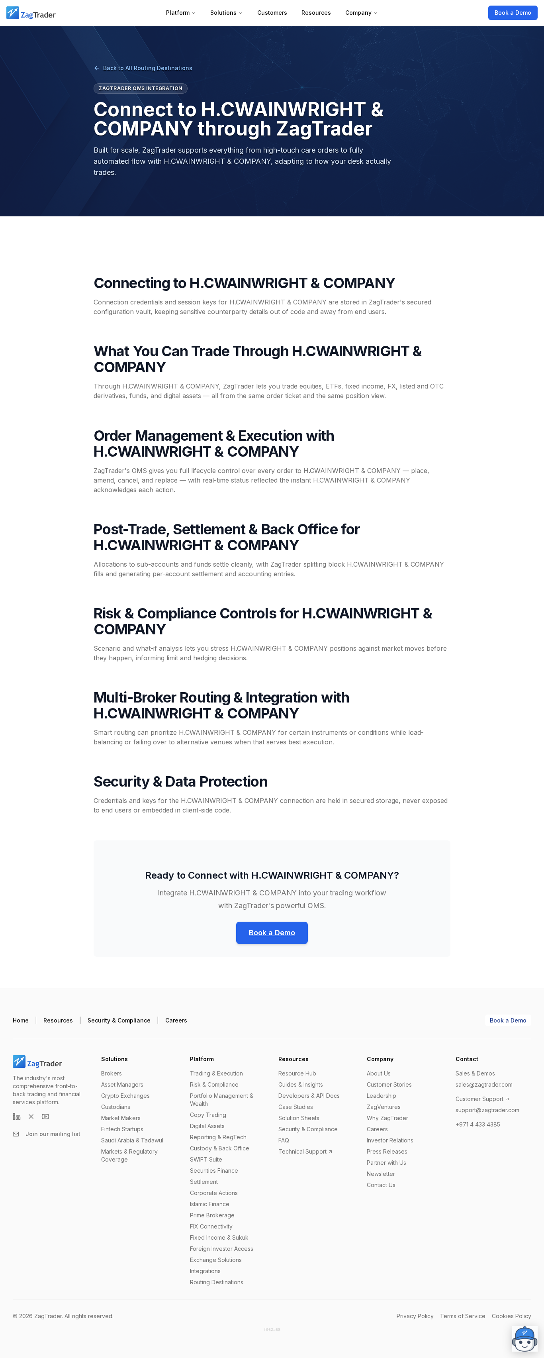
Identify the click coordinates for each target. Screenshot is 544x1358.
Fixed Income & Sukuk (219, 1237)
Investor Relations (390, 1140)
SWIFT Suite (206, 1159)
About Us (379, 1073)
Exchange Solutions (216, 1259)
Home (21, 1020)
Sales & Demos (475, 1073)
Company (358, 12)
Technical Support (302, 1151)
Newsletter (381, 1173)
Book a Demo (513, 12)
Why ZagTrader (387, 1118)
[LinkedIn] (17, 1117)
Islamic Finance (209, 1204)
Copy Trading (208, 1114)
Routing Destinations (216, 1282)
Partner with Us (386, 1162)
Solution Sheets (298, 1118)
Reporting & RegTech (218, 1137)
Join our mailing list (52, 1133)
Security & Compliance (119, 1020)
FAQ (283, 1140)
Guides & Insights (300, 1084)
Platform (178, 12)
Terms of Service (462, 1316)
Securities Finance (214, 1170)
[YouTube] (45, 1117)
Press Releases (387, 1151)
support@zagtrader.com (487, 1110)
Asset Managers (122, 1084)
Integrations (205, 1271)
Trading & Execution (216, 1073)
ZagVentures (384, 1106)
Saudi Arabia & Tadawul (132, 1140)
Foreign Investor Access (221, 1248)
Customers (272, 12)
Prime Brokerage (212, 1215)
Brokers (111, 1073)
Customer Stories (389, 1084)
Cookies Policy (511, 1316)
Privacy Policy (415, 1316)
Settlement (204, 1181)
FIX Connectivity (211, 1226)
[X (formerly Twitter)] (31, 1117)
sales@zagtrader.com (484, 1084)
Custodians (115, 1106)
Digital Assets (207, 1126)
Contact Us (381, 1184)
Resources (316, 12)
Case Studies (295, 1106)
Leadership (381, 1095)
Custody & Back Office (219, 1148)
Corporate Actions (214, 1192)
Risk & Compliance (214, 1084)
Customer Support (479, 1098)
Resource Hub (297, 1073)
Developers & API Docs (309, 1095)
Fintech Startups (122, 1129)
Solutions (223, 12)
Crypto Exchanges (125, 1095)
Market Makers (121, 1118)
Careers (176, 1020)
